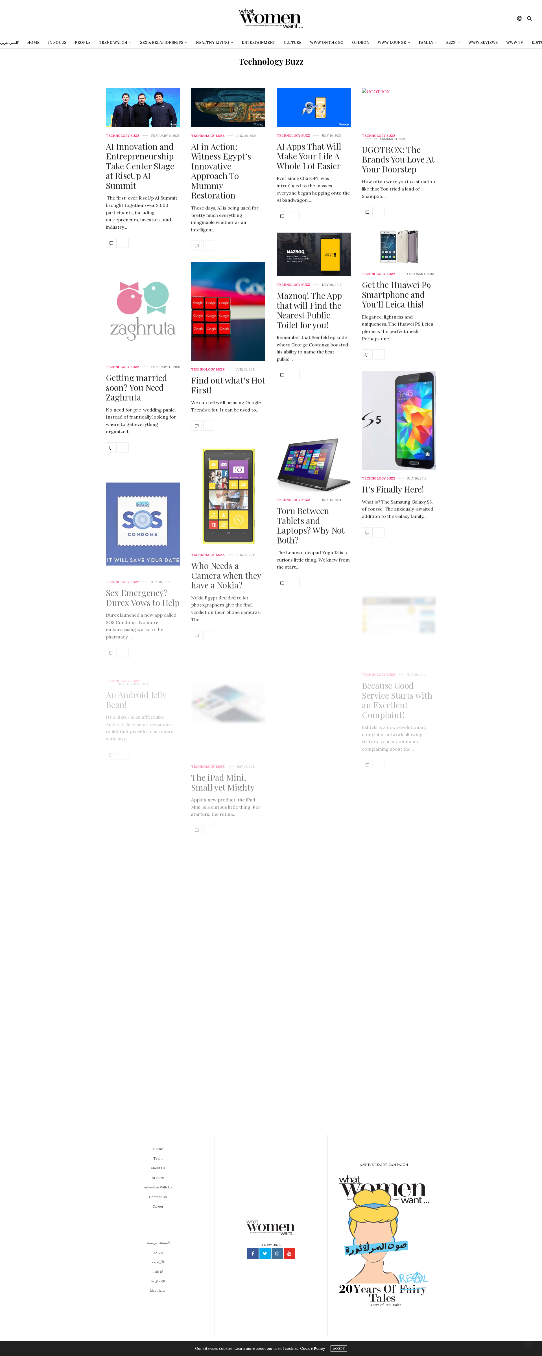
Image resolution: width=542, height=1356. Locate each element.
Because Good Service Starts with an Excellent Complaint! (397, 681)
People (83, 42)
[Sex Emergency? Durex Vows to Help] (143, 513)
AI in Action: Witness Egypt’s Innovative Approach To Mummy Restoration (221, 171)
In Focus (57, 42)
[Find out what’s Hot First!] (228, 311)
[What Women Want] (271, 18)
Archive (158, 1177)
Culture (292, 42)
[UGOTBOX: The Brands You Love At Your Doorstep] (399, 107)
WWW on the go (327, 42)
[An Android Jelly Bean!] (111, 734)
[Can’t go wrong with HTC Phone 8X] (314, 924)
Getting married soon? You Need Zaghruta (136, 387)
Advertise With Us (158, 1187)
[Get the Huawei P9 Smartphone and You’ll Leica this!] (399, 246)
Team (158, 1158)
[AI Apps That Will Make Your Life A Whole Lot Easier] (314, 107)
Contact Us (158, 1197)
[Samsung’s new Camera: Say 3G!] (282, 871)
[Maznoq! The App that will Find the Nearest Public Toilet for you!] (314, 254)
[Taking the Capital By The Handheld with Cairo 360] (111, 835)
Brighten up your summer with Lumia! (394, 788)
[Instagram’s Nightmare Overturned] (111, 937)
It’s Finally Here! (393, 489)
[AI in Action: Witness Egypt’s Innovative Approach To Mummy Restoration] (228, 107)
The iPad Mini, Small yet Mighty (223, 770)
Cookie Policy (312, 1348)
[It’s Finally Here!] (399, 420)
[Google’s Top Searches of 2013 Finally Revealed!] (314, 648)
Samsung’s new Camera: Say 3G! (307, 823)
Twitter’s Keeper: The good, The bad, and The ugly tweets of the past (226, 864)
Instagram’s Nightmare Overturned (128, 876)
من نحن (158, 1252)
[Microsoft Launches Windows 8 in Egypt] (399, 884)
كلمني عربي (9, 42)
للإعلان (158, 1271)
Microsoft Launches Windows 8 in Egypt (398, 941)
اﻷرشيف (158, 1262)
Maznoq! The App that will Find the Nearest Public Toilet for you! (309, 310)
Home (33, 42)
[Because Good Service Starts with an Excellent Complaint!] (399, 598)
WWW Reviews (483, 42)
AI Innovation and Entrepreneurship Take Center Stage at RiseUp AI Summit (140, 166)
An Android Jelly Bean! (136, 679)
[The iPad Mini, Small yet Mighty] (228, 696)
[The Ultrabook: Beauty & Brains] (228, 972)
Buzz (451, 42)
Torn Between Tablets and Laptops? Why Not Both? (310, 524)
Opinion (360, 42)
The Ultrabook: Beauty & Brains (222, 1030)
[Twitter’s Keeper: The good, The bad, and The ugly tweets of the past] (196, 922)
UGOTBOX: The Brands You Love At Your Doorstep (398, 159)
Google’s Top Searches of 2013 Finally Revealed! (308, 726)
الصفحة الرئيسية (158, 1242)
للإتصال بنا (158, 1281)
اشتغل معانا (158, 1290)
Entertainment (258, 42)
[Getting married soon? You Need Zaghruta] (143, 308)
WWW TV (514, 42)
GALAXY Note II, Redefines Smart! (138, 1054)
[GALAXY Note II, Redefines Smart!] (143, 990)
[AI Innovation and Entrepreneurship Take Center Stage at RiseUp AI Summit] (143, 107)
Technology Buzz (122, 135)
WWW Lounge (392, 42)
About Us (158, 1168)
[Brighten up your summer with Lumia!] (367, 841)
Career (157, 1206)
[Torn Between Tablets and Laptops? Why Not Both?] (314, 440)
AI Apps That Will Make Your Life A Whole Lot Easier (309, 156)
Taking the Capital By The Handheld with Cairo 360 (141, 775)
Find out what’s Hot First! (228, 385)
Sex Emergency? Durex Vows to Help (143, 587)
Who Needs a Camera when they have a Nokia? (226, 570)
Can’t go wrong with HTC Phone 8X (308, 990)
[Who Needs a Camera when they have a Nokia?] (228, 491)
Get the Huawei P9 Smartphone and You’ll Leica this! (396, 294)
